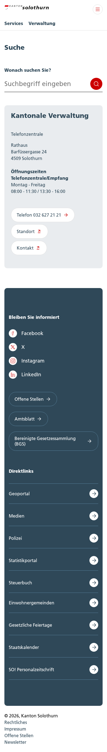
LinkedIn (31, 374)
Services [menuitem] (13, 23)
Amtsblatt (25, 419)
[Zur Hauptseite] (26, 6)
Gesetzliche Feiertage (30, 625)
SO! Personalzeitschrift (31, 669)
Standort (26, 231)
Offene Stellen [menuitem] (18, 735)
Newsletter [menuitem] (15, 742)
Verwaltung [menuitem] (42, 23)
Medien (16, 516)
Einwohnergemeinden (31, 603)
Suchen (96, 84)
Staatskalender (24, 647)
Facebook (32, 333)
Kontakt (25, 248)
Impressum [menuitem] (15, 729)
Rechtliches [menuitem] (15, 722)
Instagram (32, 361)
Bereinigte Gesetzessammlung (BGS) (45, 441)
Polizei (15, 538)
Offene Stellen (29, 399)
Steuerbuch (20, 582)
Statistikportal (23, 560)
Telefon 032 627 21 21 (39, 215)
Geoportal (19, 493)
